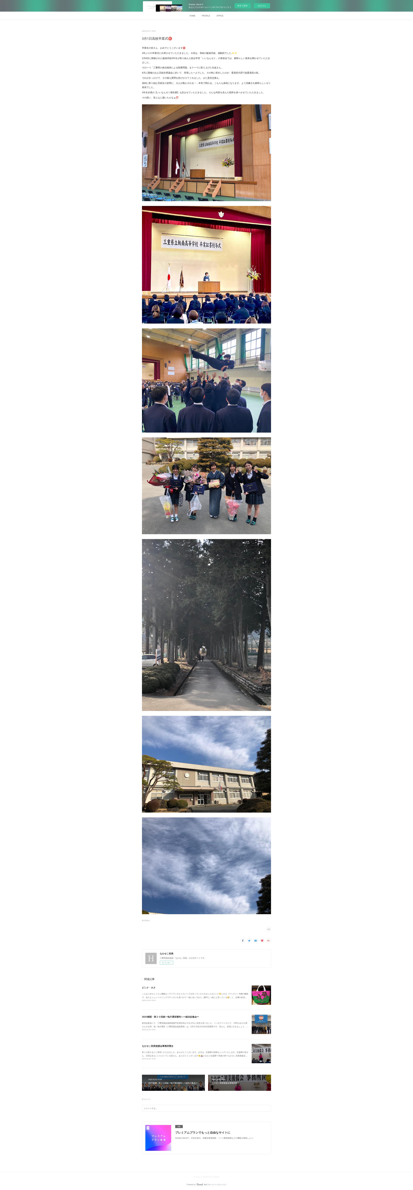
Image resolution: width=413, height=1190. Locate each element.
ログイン (262, 5)
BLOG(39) (146, 920)
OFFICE (220, 15)
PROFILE (206, 15)
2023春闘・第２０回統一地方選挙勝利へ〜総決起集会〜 (170, 1016)
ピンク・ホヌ (149, 987)
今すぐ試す (242, 5)
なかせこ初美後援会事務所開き (158, 1045)
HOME (192, 15)
